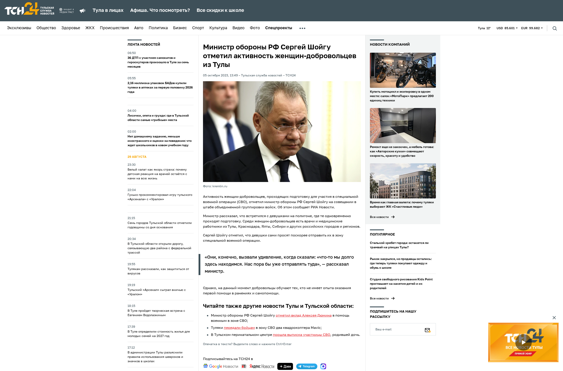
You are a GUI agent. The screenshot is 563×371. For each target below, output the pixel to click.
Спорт (198, 28)
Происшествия (114, 28)
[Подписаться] (428, 329)
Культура (218, 28)
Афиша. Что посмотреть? (160, 10)
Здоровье (70, 28)
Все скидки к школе (220, 10)
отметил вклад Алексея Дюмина (304, 315)
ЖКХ (90, 28)
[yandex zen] (285, 366)
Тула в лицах (108, 10)
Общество (46, 28)
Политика (158, 28)
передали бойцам (239, 328)
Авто (138, 28)
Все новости (379, 217)
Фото (255, 28)
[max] (323, 366)
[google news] (220, 366)
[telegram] (306, 366)
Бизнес (180, 28)
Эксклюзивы (19, 28)
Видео (238, 28)
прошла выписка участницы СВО (301, 335)
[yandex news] (257, 366)
